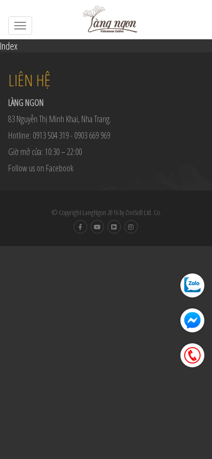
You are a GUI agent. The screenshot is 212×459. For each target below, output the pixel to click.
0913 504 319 (51, 135)
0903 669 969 (92, 135)
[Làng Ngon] (106, 19)
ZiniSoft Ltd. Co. (143, 212)
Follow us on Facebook (41, 168)
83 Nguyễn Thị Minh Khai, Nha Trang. (59, 119)
